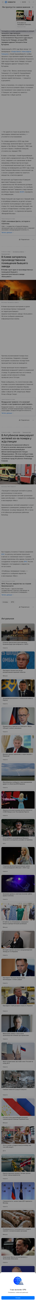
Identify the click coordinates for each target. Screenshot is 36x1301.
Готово (18, 1298)
